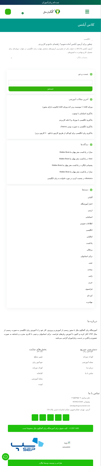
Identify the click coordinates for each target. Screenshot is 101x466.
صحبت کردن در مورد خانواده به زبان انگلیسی (64, 178)
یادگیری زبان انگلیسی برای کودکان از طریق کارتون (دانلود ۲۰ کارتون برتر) (63, 133)
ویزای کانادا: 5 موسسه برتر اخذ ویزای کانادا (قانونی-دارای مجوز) (67, 107)
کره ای (89, 296)
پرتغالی (89, 250)
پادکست (89, 243)
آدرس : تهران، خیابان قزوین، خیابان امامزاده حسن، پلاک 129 (68, 410)
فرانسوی (88, 289)
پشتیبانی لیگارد (82, 57)
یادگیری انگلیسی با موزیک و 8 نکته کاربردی (75, 120)
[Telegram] (66, 417)
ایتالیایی (89, 237)
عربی (90, 283)
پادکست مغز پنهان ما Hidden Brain (73, 152)
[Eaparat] (35, 417)
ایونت (40, 384)
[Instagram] (50, 417)
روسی (89, 269)
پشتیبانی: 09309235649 (81, 402)
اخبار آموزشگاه (86, 204)
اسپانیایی (89, 217)
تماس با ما (89, 373)
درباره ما (89, 368)
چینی (90, 263)
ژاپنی (90, 276)
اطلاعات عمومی (86, 224)
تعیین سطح (38, 357)
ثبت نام (40, 351)
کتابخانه (40, 373)
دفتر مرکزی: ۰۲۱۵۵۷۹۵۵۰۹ (80, 398)
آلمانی (90, 197)
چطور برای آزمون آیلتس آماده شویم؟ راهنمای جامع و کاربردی (65, 44)
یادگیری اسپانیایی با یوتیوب (82, 114)
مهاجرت (89, 302)
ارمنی (90, 210)
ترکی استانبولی (86, 256)
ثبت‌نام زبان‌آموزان (50, 2)
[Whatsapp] (58, 417)
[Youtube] (42, 417)
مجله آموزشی (87, 362)
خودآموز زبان (88, 351)
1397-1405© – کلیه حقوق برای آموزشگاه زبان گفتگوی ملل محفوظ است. (50, 428)
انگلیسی (87, 39)
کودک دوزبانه (88, 357)
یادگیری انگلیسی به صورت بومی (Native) (76, 127)
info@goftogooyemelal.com (80, 406)
